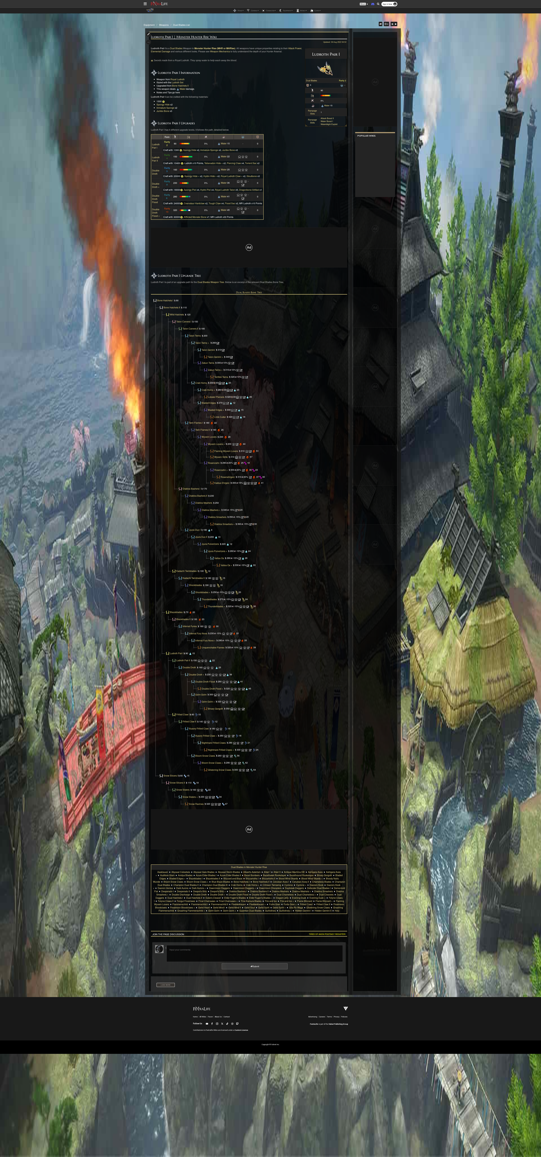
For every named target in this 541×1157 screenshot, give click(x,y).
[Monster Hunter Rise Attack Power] (312, 90)
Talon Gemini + (215, 357)
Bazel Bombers (252, 875)
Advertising (312, 1017)
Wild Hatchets (177, 314)
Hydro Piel (205, 189)
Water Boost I (327, 121)
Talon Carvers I (183, 321)
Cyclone (288, 885)
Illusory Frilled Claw (199, 728)
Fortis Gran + (290, 904)
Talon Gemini (208, 349)
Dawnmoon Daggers (219, 888)
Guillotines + (285, 910)
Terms (329, 1017)
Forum (210, 1017)
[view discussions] (380, 24)
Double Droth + (155, 185)
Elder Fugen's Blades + (260, 897)
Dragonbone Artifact (249, 189)
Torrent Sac (251, 163)
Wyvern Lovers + (216, 444)
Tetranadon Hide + (213, 163)
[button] (364, 4)
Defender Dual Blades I (319, 888)
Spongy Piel (190, 189)
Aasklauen (162, 872)
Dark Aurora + (199, 888)
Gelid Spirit (263, 907)
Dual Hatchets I (175, 897)
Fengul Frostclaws (186, 901)
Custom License (241, 1030)
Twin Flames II (202, 430)
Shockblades (195, 585)
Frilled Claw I (182, 714)
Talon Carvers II (190, 328)
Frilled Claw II (189, 721)
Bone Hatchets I (165, 300)
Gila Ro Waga (296, 907)
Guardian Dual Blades (250, 910)
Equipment (149, 25)
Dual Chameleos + (306, 894)
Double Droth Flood (155, 199)
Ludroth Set (177, 82)
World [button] (302, 10)
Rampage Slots (312, 112)
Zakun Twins (208, 362)
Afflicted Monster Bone (195, 217)
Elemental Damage (160, 51)
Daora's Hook (316, 885)
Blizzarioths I (252, 878)
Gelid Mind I (219, 907)
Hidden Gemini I (303, 910)
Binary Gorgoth (215, 708)
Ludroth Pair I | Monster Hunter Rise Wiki (184, 37)
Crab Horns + (208, 389)
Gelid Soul (249, 907)
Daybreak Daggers (294, 888)
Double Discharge (181, 894)
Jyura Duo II (201, 537)
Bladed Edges (209, 402)
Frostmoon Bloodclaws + (182, 907)
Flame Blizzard (304, 901)
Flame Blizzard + (324, 901)
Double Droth (155, 172)
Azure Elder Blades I (206, 875)
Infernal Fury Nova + (205, 640)
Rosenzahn (213, 462)
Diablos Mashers (203, 503)
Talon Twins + (202, 342)
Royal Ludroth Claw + (231, 176)
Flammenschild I (199, 904)
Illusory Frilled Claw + (206, 735)
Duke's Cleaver (213, 897)
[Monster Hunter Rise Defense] (307, 84)
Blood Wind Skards (288, 878)
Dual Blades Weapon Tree (211, 282)
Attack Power (294, 48)
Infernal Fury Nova (198, 633)
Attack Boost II (327, 118)
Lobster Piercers (216, 397)
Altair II (277, 872)
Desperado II (183, 891)
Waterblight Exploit (329, 124)
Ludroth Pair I (156, 146)
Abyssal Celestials (180, 872)
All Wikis (202, 1017)
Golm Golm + (208, 701)
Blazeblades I (177, 612)
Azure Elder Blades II (230, 875)
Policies (344, 1017)
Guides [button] (316, 10)
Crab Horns (201, 382)
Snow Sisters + (190, 796)
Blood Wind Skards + (311, 878)
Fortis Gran (274, 904)
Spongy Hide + (191, 176)
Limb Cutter (220, 417)
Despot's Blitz (200, 891)
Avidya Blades (185, 875)
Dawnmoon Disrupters (270, 888)
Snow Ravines (196, 804)
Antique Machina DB (294, 872)
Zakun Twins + (215, 369)
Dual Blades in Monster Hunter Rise (249, 867)
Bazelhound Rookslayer (302, 875)
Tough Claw (215, 203)
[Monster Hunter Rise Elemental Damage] (312, 105)
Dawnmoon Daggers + (244, 888)
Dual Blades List (181, 25)
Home (195, 1017)
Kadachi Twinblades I (187, 571)
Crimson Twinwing (272, 885)
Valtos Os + (226, 565)
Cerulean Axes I (281, 881)
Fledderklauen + (257, 904)
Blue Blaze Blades (221, 881)
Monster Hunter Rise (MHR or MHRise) (214, 48)
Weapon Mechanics (220, 51)
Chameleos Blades (321, 881)
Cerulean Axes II (300, 881)
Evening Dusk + (317, 897)
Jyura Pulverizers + (217, 551)
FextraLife (314, 1024)
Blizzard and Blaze (232, 878)
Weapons (164, 25)
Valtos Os (219, 558)
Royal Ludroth (177, 79)
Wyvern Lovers (209, 437)
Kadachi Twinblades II (194, 578)
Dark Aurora (182, 888)
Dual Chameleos (285, 894)
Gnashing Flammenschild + (191, 910)
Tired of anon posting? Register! (327, 934)
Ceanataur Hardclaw (194, 203)
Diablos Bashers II (198, 495)
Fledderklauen (238, 904)
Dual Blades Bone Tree (249, 292)
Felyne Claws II (165, 901)
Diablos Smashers (217, 517)
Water (327, 105)
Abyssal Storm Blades (229, 872)
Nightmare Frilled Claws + (221, 749)
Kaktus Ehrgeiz (222, 483)
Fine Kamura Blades (251, 901)
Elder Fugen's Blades (235, 897)
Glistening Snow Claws (219, 769)
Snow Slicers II (177, 782)
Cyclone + (301, 885)
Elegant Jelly (282, 897)
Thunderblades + (216, 606)
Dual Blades (311, 80)
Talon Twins (195, 335)
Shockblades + (202, 592)
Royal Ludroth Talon (225, 189)
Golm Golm (201, 694)
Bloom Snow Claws (205, 755)
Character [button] (270, 10)
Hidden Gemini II (323, 910)
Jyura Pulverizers (210, 544)
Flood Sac (230, 203)
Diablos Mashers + (211, 510)
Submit (255, 966)
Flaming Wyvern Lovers (226, 451)
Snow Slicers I (171, 775)
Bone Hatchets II (180, 85)
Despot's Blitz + (218, 891)
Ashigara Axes (315, 872)
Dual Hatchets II (194, 897)
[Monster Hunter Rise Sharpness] (312, 95)
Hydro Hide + (210, 176)
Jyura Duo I (194, 530)
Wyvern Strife (221, 457)
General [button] (253, 10)
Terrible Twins (221, 377)
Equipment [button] (287, 10)
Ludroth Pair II (156, 159)
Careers (322, 1017)
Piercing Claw (234, 163)
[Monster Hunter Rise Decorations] (341, 84)
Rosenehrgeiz (228, 477)
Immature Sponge (165, 107)
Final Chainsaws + (228, 901)
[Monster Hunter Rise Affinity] (312, 100)
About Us (218, 1017)
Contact (227, 1017)
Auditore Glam (167, 875)
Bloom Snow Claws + (212, 762)
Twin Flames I (196, 422)
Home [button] (239, 10)
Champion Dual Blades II (186, 885)
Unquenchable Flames (213, 647)
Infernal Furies (190, 626)
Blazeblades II (183, 619)
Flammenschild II (219, 904)
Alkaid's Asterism (251, 872)
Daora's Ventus (165, 888)
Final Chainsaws (207, 901)
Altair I (267, 872)
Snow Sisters (182, 789)
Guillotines (270, 910)
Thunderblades (209, 599)
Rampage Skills (312, 121)
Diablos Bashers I (191, 488)
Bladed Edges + (216, 410)
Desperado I (167, 891)
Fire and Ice (271, 901)
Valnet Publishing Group (338, 1024)
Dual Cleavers (326, 894)
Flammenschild (180, 904)
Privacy (336, 1017)
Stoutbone (252, 176)
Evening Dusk (299, 897)
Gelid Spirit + (279, 907)
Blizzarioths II (268, 878)
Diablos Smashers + (224, 524)
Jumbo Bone (163, 111)
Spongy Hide (163, 104)
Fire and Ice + (287, 901)
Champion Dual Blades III (215, 885)
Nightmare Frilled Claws (214, 742)
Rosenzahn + (221, 470)
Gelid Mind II (234, 907)
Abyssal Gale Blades (203, 872)
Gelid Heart (204, 907)
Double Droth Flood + (156, 212)
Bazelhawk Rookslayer (274, 875)
